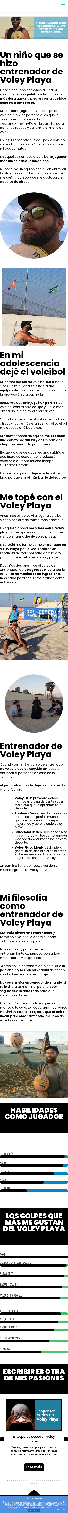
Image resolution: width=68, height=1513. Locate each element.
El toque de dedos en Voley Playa (34, 1439)
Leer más (34, 1467)
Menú (62, 6)
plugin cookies (60, 1509)
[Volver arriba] (34, 1494)
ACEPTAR (34, 1511)
